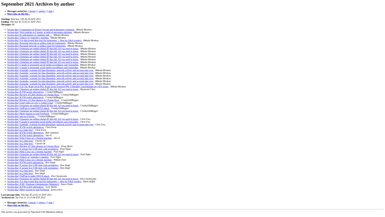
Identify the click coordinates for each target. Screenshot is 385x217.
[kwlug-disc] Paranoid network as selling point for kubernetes (36, 43)
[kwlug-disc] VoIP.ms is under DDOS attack (28, 108)
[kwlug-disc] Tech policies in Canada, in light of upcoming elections (39, 32)
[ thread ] (32, 11)
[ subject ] (42, 11)
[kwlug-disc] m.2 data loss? (20, 130)
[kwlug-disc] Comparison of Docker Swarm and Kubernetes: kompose (41, 29)
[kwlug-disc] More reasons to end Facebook (28, 113)
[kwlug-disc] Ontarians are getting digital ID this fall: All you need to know (43, 48)
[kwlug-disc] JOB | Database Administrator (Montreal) (33, 184)
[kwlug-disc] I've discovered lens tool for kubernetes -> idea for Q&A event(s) (44, 40)
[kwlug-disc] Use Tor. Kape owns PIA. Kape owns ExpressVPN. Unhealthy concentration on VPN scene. (58, 86)
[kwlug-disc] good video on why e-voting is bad (30, 103)
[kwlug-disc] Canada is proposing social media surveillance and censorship (43, 65)
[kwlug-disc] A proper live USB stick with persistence (33, 149)
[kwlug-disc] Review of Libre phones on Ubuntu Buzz (33, 94)
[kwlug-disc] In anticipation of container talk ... (29, 35)
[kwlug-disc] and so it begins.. (21, 116)
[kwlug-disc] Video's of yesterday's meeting (28, 37)
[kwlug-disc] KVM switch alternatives (25, 92)
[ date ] (50, 11)
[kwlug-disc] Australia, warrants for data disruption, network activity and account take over (50, 70)
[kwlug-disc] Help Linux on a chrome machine (29, 138)
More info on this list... (18, 14)
